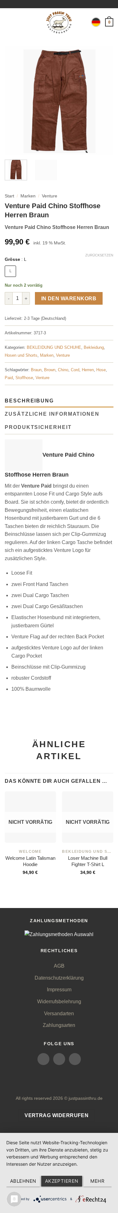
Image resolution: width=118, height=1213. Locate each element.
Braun (36, 369)
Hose (101, 369)
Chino (63, 369)
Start (9, 196)
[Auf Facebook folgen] (43, 1059)
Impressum (59, 989)
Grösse (15, 259)
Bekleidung (94, 347)
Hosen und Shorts (21, 355)
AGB (59, 966)
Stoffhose (24, 377)
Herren (88, 369)
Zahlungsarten (59, 1025)
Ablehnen (23, 1181)
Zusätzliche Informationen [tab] (52, 414)
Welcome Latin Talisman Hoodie (30, 861)
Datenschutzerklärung (59, 978)
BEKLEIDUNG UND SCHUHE (54, 347)
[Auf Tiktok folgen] (75, 1059)
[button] (8, 22)
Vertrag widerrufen (56, 1115)
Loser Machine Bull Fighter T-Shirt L (87, 861)
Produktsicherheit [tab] (38, 427)
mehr (97, 1181)
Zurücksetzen (99, 255)
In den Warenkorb (68, 298)
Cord (75, 369)
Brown (49, 369)
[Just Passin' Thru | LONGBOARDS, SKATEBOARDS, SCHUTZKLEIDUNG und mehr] (59, 22)
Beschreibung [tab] (29, 400)
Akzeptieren (61, 1181)
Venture (49, 196)
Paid (9, 377)
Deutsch (96, 22)
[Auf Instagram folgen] (59, 1059)
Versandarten (59, 1013)
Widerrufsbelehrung (59, 1001)
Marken (28, 196)
